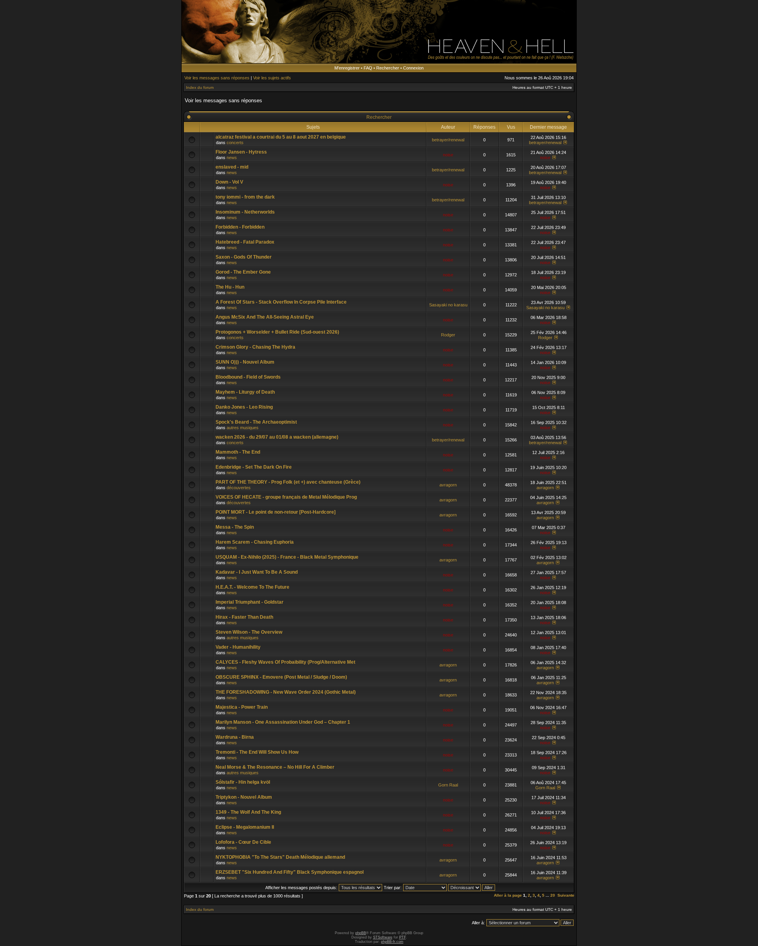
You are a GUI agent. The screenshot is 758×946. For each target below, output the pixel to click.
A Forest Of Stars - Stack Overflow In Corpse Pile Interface (281, 302)
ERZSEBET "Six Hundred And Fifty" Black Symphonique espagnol (290, 872)
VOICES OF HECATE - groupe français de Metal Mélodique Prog (286, 497)
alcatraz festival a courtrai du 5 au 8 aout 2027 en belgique (281, 137)
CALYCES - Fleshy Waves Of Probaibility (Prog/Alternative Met (285, 662)
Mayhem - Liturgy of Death (245, 392)
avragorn (448, 484)
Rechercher (387, 68)
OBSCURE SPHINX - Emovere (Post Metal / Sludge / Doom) (281, 677)
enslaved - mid (232, 167)
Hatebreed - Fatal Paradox (245, 242)
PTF (402, 937)
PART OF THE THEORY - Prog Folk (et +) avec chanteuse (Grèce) (288, 482)
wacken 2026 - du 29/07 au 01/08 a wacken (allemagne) (277, 437)
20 (552, 895)
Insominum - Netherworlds (245, 212)
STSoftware (382, 937)
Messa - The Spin (235, 527)
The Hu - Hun (230, 287)
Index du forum (200, 87)
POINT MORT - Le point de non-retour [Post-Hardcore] (276, 512)
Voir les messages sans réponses (217, 77)
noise (448, 154)
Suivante (565, 895)
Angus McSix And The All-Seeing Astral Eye (265, 317)
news (232, 157)
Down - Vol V (229, 182)
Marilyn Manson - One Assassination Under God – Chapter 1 (283, 722)
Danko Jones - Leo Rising (244, 407)
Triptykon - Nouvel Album (244, 797)
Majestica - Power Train (242, 707)
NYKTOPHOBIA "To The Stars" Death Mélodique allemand (280, 857)
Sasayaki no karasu (448, 304)
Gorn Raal (448, 785)
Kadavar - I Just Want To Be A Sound (257, 572)
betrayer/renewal (448, 139)
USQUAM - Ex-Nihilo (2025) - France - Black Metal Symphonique (287, 557)
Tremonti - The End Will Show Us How (257, 752)
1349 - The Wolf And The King (248, 812)
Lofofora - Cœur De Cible (243, 842)
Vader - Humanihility (238, 647)
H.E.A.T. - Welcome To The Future (252, 587)
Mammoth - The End (238, 452)
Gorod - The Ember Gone (243, 272)
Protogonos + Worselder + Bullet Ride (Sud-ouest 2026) (277, 332)
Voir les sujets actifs (272, 77)
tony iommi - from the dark (245, 197)
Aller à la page (508, 895)
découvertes (239, 487)
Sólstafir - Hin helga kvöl (243, 782)
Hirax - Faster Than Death (244, 617)
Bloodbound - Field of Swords (248, 377)
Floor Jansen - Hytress (241, 152)
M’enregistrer (347, 68)
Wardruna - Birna (235, 737)
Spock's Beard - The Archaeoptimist (256, 422)
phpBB (360, 933)
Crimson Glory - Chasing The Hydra (255, 347)
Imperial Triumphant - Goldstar (249, 602)
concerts (235, 142)
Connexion (413, 68)
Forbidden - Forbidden (240, 227)
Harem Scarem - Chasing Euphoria (255, 542)
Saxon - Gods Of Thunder (244, 257)
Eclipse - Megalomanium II (245, 827)
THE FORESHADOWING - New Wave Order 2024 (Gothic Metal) (286, 692)
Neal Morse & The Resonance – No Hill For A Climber (275, 767)
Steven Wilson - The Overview (249, 632)
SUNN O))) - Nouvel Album (245, 362)
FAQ (368, 68)
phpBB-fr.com (392, 942)
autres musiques (243, 427)
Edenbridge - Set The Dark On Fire (254, 467)
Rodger (448, 334)
